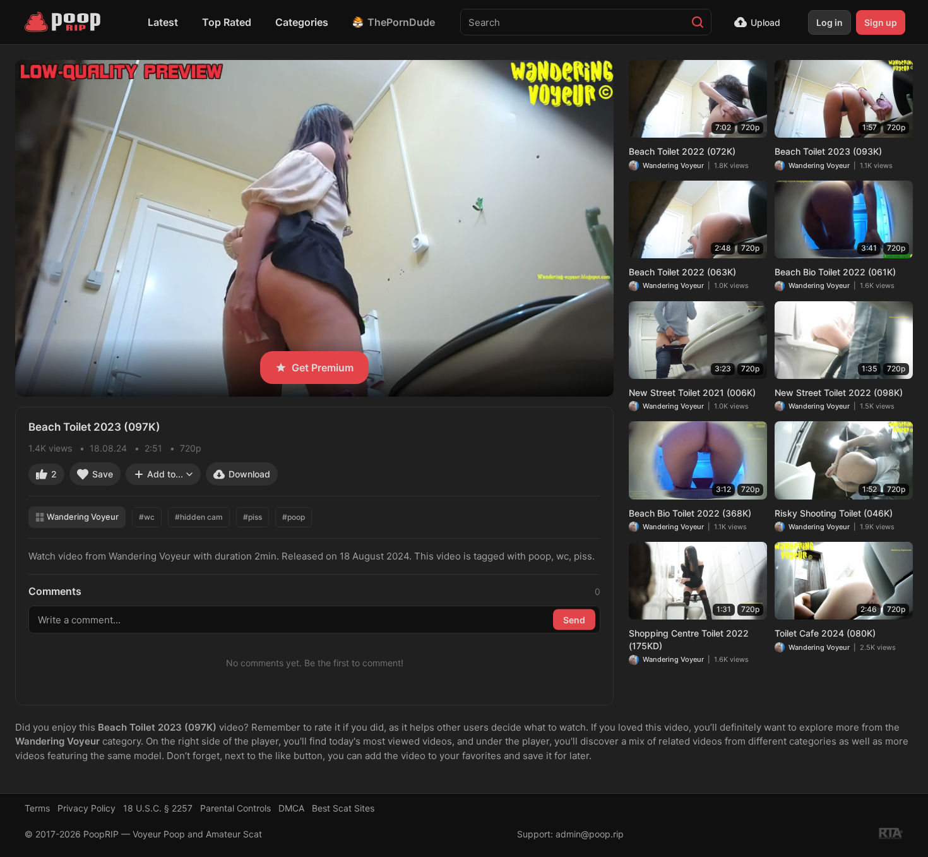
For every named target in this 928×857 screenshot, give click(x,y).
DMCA (291, 808)
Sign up (880, 22)
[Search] (697, 22)
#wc (147, 517)
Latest (163, 22)
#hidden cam (199, 517)
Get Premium (323, 367)
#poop (293, 517)
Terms (37, 808)
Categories (301, 22)
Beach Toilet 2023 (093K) (828, 151)
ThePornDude (401, 22)
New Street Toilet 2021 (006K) (692, 392)
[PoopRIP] (64, 22)
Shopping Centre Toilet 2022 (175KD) (689, 639)
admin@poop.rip (590, 834)
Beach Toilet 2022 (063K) (682, 272)
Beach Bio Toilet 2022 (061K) (835, 272)
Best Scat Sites (343, 808)
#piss (252, 517)
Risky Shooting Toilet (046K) (834, 513)
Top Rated (226, 22)
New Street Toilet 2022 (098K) (839, 392)
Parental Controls (235, 808)
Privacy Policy (86, 808)
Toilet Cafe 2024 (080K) (825, 633)
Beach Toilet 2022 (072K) (682, 151)
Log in (829, 22)
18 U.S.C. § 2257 (158, 808)
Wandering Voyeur (83, 517)
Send (574, 619)
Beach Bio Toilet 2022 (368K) (690, 513)
